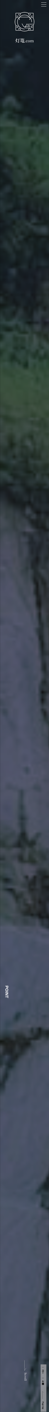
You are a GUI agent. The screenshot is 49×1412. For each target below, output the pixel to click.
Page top (43, 1405)
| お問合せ (43, 1380)
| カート (43, 1370)
